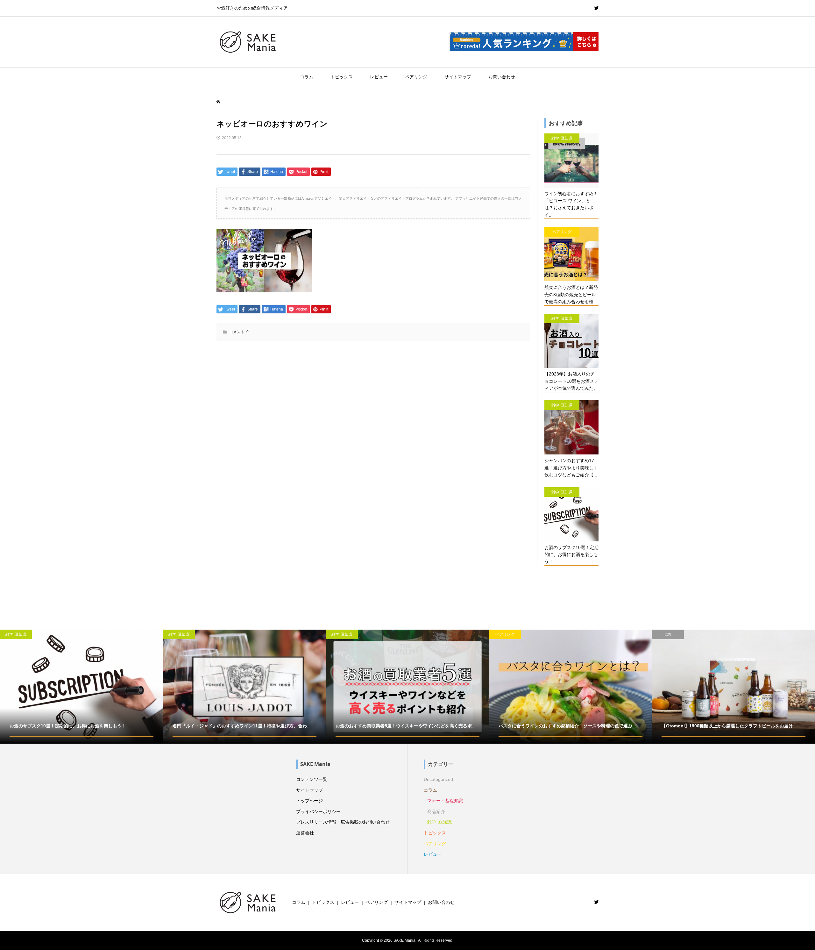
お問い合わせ (501, 76)
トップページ (309, 800)
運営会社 (305, 832)
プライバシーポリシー (318, 811)
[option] (81, 687)
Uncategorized (438, 779)
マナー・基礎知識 (445, 800)
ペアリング (416, 76)
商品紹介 (436, 811)
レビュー (379, 76)
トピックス (341, 76)
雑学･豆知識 (439, 822)
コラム (306, 76)
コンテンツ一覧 (311, 779)
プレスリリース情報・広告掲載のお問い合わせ (343, 822)
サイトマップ (457, 76)
